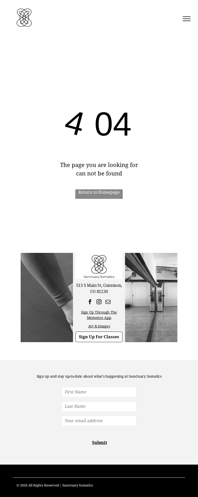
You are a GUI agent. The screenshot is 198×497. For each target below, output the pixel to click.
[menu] (186, 18)
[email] (108, 302)
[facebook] (90, 302)
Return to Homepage (99, 192)
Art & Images (99, 326)
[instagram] (99, 302)
